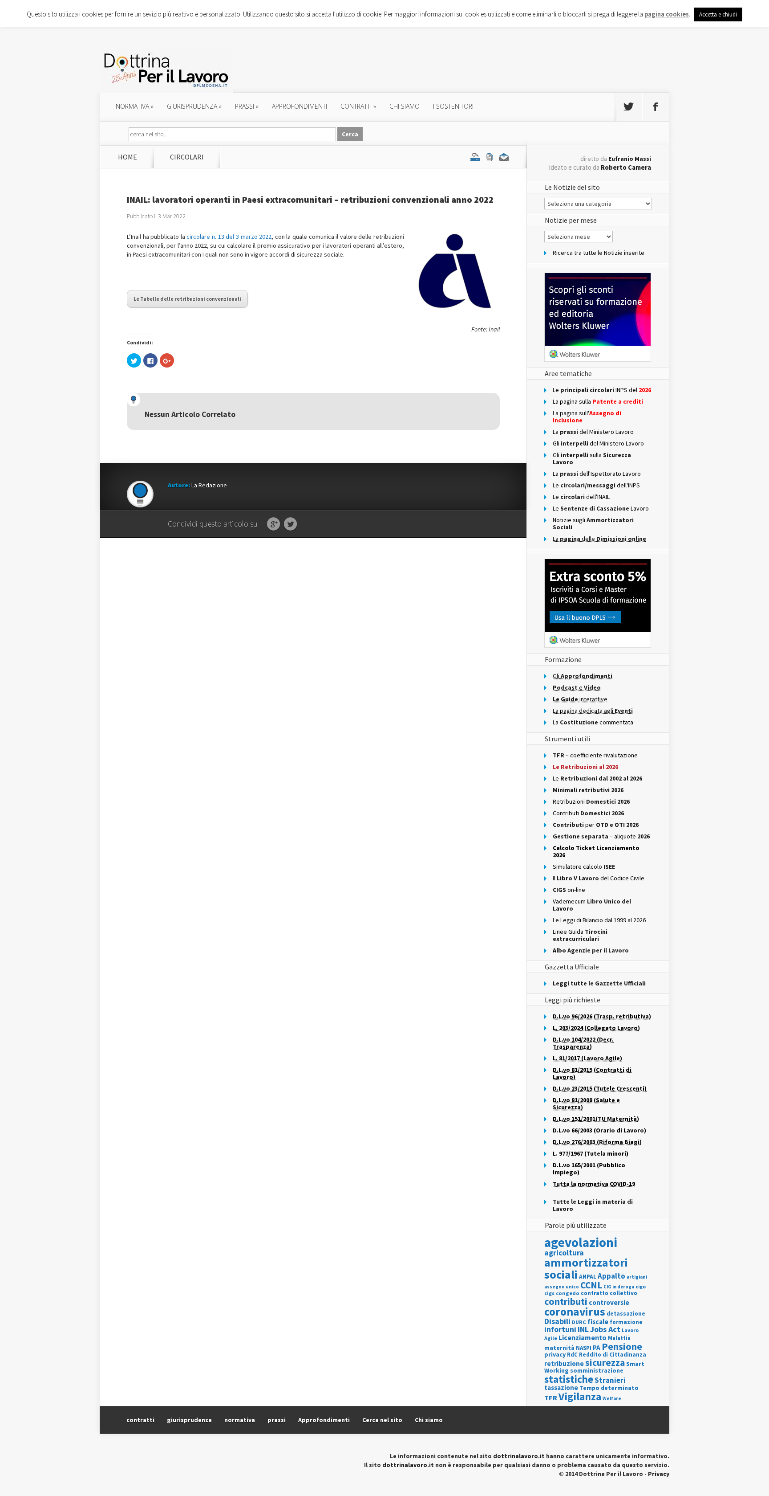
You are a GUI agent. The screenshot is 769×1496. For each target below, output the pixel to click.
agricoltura (564, 1252)
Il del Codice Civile (598, 878)
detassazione (626, 1313)
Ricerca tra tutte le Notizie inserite (598, 253)
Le (597, 778)
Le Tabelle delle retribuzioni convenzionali (187, 298)
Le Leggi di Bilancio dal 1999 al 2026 (599, 920)
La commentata (593, 722)
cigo (640, 1286)
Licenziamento (583, 1337)
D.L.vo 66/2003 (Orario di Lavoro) (599, 1130)
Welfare (612, 1398)
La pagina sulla (598, 401)
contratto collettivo (609, 1293)
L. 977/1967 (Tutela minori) (590, 1153)
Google (273, 524)
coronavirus (574, 1311)
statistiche (568, 1379)
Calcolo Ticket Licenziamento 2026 (596, 851)
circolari (187, 156)
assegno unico (561, 1286)
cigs (549, 1293)
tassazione (561, 1387)
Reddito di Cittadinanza (612, 1354)
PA (596, 1347)
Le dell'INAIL (581, 497)
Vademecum (592, 904)
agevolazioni (580, 1242)
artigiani (637, 1277)
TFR (550, 1397)
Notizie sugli (593, 523)
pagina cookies (666, 14)
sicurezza (605, 1363)
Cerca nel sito (382, 1420)
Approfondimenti (324, 1420)
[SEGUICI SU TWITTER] (628, 107)
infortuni (560, 1329)
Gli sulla (592, 458)
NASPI (583, 1348)
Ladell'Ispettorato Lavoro (597, 474)
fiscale (597, 1321)
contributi (565, 1301)
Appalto (611, 1276)
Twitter (290, 524)
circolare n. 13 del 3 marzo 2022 (228, 237)
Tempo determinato (609, 1388)
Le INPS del (602, 390)
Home (127, 156)
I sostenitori (453, 106)
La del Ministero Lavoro (593, 432)
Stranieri (610, 1380)
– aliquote (601, 836)
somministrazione (596, 1370)
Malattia (619, 1338)
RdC (572, 1354)
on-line (569, 890)
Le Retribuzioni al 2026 (585, 767)
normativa (135, 106)
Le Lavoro (601, 508)
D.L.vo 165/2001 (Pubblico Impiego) (589, 1168)
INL (583, 1329)
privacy (555, 1354)
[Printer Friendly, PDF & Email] (489, 156)
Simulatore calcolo (584, 866)
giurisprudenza (194, 106)
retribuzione (564, 1363)
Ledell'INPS (596, 485)
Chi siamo (404, 106)
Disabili (557, 1321)
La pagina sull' (587, 416)
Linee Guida (580, 935)
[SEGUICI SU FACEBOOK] (655, 107)
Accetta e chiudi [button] (718, 14)
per (596, 825)
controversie (609, 1302)
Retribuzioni (591, 801)
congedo (567, 1293)
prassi (247, 106)
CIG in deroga (618, 1287)
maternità (559, 1348)
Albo (591, 950)
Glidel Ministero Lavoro (598, 443)
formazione (626, 1322)
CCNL (591, 1285)
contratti (358, 106)
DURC (579, 1322)
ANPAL (587, 1276)
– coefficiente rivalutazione (595, 755)
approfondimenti (299, 106)
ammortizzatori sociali (586, 1268)
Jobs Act (605, 1329)
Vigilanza (580, 1396)
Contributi (588, 813)
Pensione (622, 1346)
